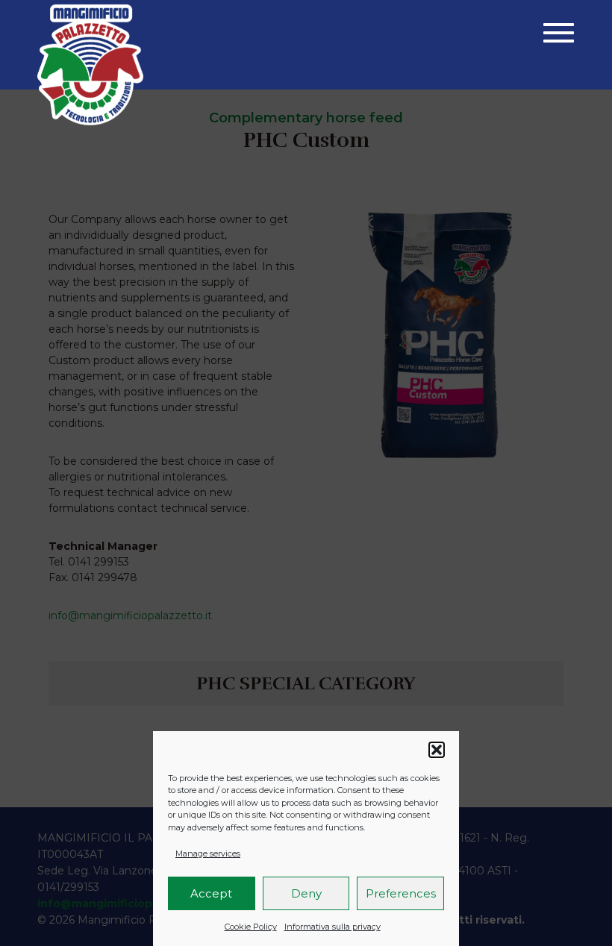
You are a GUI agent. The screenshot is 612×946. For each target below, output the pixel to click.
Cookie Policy (251, 926)
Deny (306, 893)
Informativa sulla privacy (332, 926)
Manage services (207, 853)
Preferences (401, 893)
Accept (211, 893)
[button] (436, 749)
